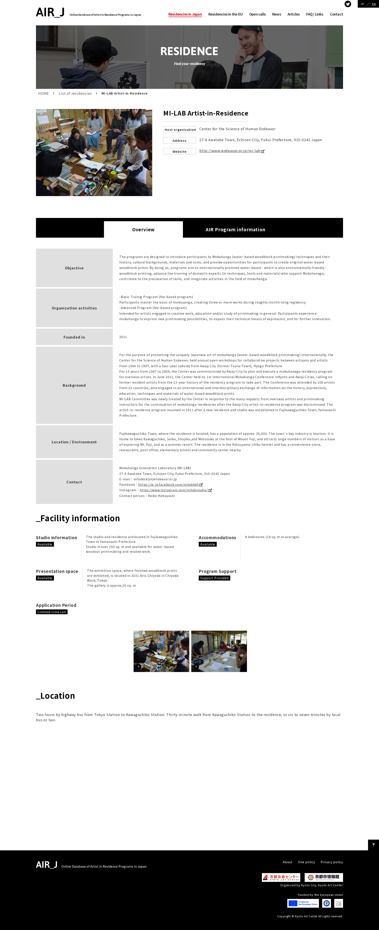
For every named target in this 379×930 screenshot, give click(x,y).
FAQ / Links (314, 14)
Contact (336, 14)
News (276, 14)
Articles (294, 14)
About (288, 862)
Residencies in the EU (225, 14)
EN (374, 4)
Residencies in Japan (185, 14)
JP (362, 4)
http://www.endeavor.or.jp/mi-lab (229, 150)
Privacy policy (332, 862)
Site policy (306, 862)
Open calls (257, 14)
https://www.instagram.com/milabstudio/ (174, 490)
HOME (43, 93)
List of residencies (75, 93)
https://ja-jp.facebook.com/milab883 (168, 484)
